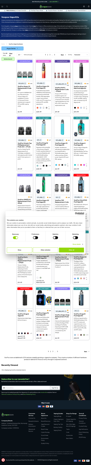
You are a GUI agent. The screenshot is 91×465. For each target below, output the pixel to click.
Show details (77, 244)
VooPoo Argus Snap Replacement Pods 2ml (62, 289)
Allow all (71, 250)
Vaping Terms (57, 430)
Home (3, 44)
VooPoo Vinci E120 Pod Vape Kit (80, 175)
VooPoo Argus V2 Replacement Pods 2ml (24, 61)
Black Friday (44, 429)
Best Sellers (69, 438)
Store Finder (44, 435)
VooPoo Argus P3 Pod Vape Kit (43, 289)
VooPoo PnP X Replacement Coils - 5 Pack (61, 62)
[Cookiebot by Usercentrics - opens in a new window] (76, 213)
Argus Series (11, 48)
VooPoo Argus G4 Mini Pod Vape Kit (80, 61)
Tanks (26, 30)
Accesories (69, 435)
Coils (67, 432)
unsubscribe (43, 392)
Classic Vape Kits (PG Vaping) (71, 420)
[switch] (35, 237)
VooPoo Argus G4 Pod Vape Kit (43, 61)
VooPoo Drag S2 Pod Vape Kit (43, 118)
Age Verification (83, 429)
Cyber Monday (45, 432)
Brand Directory (45, 421)
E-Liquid (68, 416)
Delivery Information (32, 425)
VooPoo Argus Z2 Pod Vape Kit (61, 118)
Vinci (34, 26)
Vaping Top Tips (58, 424)
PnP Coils (42, 30)
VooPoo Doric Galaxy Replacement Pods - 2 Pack (24, 259)
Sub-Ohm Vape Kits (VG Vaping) (70, 425)
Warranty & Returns (32, 430)
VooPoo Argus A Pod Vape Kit (80, 118)
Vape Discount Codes (45, 425)
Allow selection (45, 250)
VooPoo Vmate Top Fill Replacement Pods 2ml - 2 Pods (24, 119)
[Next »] (61, 55)
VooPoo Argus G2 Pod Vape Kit (80, 258)
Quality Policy (45, 443)
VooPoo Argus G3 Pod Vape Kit (43, 175)
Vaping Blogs (57, 416)
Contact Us (32, 418)
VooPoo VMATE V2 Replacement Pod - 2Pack (23, 176)
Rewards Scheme (34, 421)
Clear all (10, 54)
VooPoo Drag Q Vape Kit (24, 289)
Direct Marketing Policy (29, 394)
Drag (16, 26)
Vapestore (45, 460)
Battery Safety (58, 427)
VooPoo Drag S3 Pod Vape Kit (80, 289)
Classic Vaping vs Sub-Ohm (58, 420)
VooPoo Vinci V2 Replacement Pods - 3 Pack (62, 259)
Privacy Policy (16, 394)
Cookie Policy (83, 426)
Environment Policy (45, 439)
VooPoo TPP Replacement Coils (60, 175)
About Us (43, 418)
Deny (19, 250)
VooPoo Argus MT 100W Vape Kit (42, 257)
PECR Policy (82, 437)
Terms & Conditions (6, 394)
